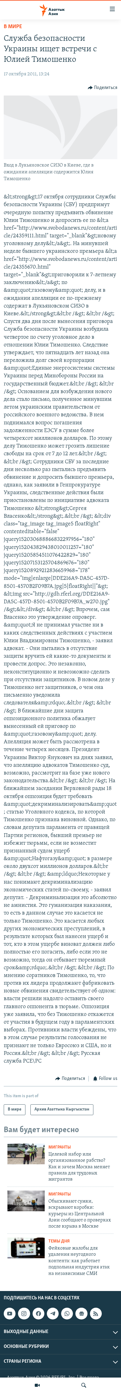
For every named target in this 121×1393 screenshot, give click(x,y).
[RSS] (96, 1313)
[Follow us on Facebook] (38, 1313)
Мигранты (59, 1147)
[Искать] (83, 1385)
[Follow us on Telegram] (53, 1313)
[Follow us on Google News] (81, 1313)
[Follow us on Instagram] (24, 1313)
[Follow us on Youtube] (10, 1313)
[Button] (103, 88)
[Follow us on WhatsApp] (67, 1313)
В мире (13, 27)
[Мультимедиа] (37, 1385)
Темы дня (59, 1241)
